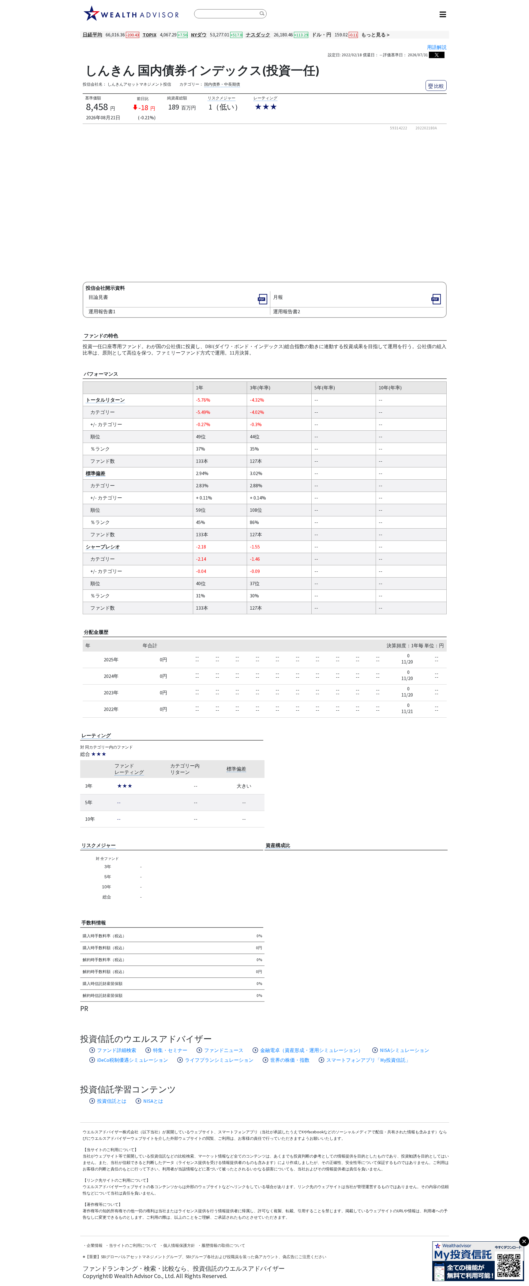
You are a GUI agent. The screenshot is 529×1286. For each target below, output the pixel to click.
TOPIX (149, 35)
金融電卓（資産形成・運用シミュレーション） (311, 1050)
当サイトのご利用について (133, 1245)
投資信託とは (111, 1101)
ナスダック (258, 35)
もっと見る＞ (376, 35)
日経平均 (92, 35)
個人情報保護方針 (179, 1245)
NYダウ (199, 35)
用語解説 (437, 47)
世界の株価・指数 (290, 1060)
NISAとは (153, 1101)
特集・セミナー (170, 1050)
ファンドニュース (223, 1050)
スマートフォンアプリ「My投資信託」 (368, 1060)
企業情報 (95, 1245)
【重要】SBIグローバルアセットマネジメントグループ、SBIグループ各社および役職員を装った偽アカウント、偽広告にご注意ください (205, 1256)
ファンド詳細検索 (116, 1050)
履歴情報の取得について (223, 1245)
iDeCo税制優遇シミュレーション (132, 1060)
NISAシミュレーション (404, 1050)
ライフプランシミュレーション (219, 1060)
